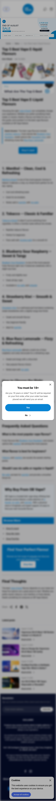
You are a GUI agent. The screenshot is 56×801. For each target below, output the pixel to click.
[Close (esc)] (50, 384)
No (26, 415)
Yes (28, 407)
